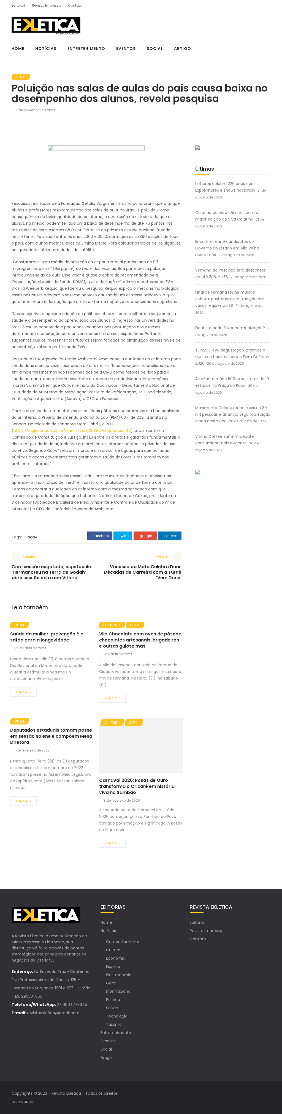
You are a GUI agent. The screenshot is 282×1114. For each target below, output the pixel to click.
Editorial (18, 5)
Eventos (126, 48)
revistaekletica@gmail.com (53, 1013)
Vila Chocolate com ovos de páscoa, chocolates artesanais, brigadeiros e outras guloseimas (141, 640)
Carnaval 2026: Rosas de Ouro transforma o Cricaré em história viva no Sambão (137, 786)
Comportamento (122, 941)
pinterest (171, 535)
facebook (101, 535)
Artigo (182, 48)
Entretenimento (86, 48)
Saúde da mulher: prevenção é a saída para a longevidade (46, 637)
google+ (146, 535)
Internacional (118, 991)
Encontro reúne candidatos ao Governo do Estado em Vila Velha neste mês (227, 248)
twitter (124, 535)
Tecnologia (117, 1016)
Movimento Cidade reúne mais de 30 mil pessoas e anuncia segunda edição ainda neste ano (232, 414)
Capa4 (30, 537)
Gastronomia (118, 975)
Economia (112, 625)
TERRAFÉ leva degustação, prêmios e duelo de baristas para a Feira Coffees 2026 (232, 356)
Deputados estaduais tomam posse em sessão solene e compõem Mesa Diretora (51, 736)
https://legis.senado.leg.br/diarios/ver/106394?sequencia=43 (72, 430)
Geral (21, 77)
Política (113, 999)
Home (18, 48)
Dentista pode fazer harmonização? (230, 328)
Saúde (112, 1008)
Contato (75, 5)
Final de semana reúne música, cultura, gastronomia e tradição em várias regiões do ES (229, 298)
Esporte (113, 966)
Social (155, 48)
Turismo (114, 1024)
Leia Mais (23, 692)
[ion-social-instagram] (266, 5)
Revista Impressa (46, 5)
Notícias (45, 48)
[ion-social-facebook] (257, 5)
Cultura (112, 722)
